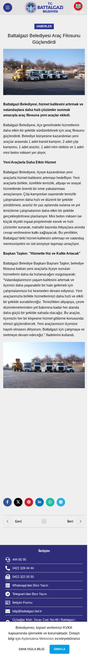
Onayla (59, 649)
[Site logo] (44, 7)
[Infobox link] (78, 7)
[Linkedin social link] (39, 502)
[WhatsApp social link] (50, 502)
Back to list (44, 521)
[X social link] (18, 502)
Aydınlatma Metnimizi (37, 638)
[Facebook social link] (7, 502)
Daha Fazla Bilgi (32, 649)
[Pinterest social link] (29, 502)
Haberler (44, 26)
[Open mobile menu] (7, 7)
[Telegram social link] (61, 502)
